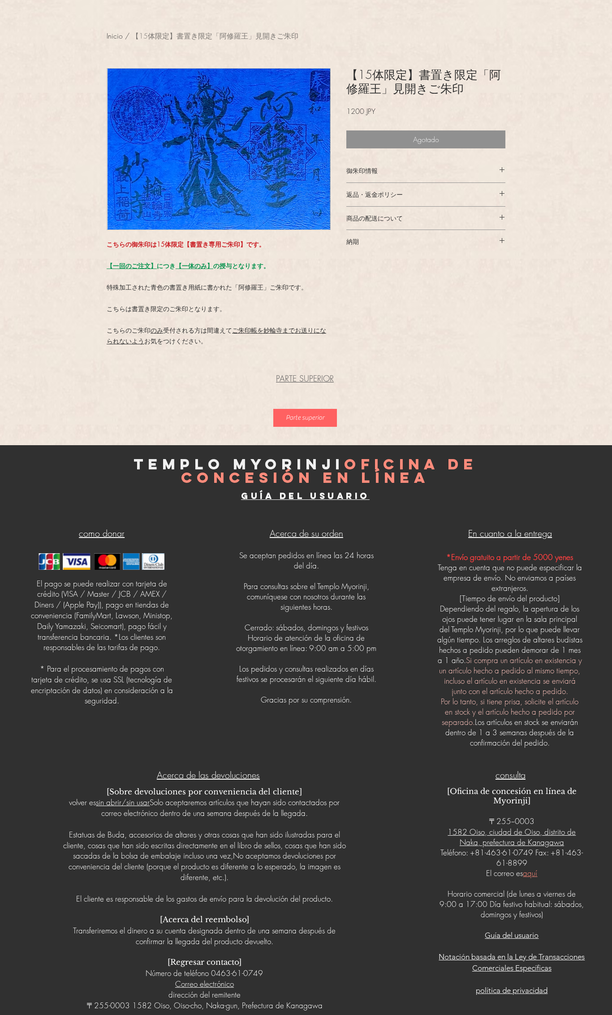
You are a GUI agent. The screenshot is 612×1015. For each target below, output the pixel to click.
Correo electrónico (204, 984)
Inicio (115, 36)
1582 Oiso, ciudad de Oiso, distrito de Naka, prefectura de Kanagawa (512, 837)
